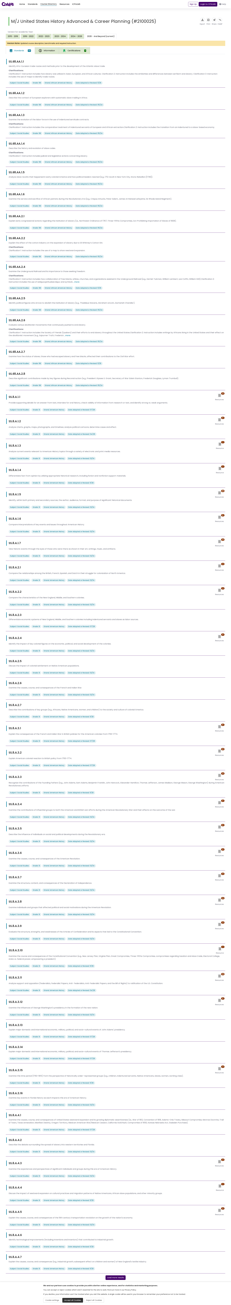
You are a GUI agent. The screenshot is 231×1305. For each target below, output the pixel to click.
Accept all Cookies (72, 1300)
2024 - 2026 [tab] (76, 36)
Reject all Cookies (94, 1300)
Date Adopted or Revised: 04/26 (81, 434)
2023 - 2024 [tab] (60, 36)
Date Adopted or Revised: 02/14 (81, 458)
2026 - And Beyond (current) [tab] (101, 36)
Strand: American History (54, 410)
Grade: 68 (37, 83)
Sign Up (193, 4)
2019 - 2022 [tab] (28, 36)
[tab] (20, 50)
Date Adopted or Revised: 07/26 (81, 410)
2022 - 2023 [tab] (43, 36)
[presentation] (13, 36)
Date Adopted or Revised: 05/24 (89, 105)
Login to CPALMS (208, 4)
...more (76, 282)
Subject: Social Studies (19, 83)
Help (224, 4)
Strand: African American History (58, 83)
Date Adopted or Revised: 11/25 (88, 83)
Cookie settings (52, 1300)
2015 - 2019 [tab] (13, 36)
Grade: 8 (36, 410)
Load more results (115, 1277)
